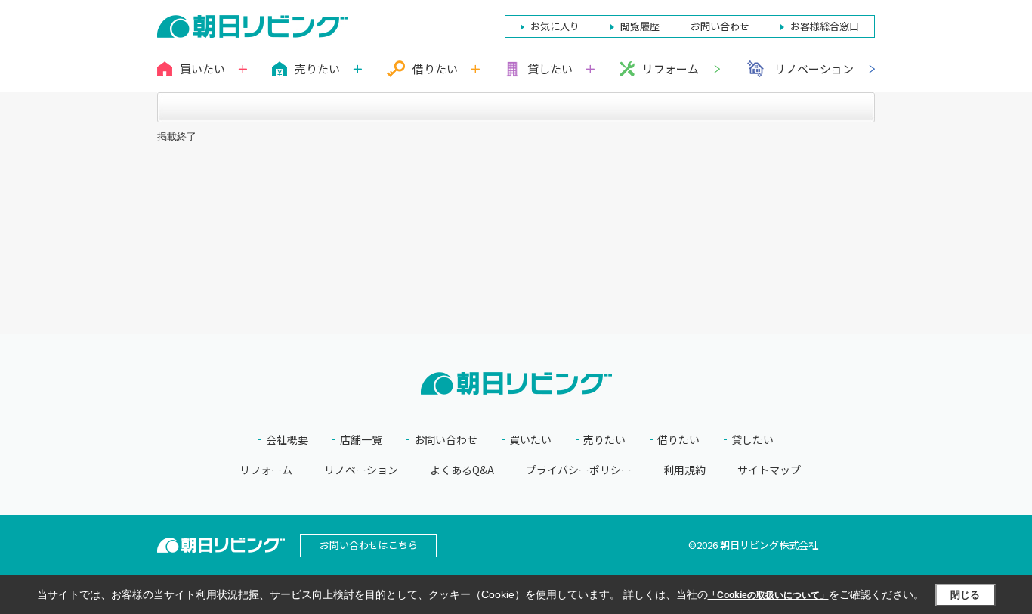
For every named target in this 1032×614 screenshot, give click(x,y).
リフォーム (670, 68)
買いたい (530, 440)
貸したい (752, 440)
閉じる (965, 594)
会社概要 (287, 440)
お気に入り (554, 26)
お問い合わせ (445, 440)
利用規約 (684, 470)
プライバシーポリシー (579, 470)
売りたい (604, 440)
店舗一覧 (361, 440)
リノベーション (814, 68)
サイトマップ (769, 470)
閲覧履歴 (640, 26)
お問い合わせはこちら (369, 545)
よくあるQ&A (462, 470)
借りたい (678, 440)
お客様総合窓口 (824, 26)
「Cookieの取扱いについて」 (768, 595)
